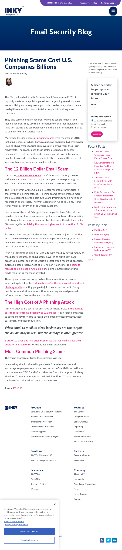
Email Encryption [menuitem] (38, 432)
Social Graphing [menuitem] (81, 422)
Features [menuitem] (79, 407)
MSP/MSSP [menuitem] (79, 461)
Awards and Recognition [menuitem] (84, 484)
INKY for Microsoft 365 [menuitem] (41, 455)
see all (91, 260)
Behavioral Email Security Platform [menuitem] (46, 412)
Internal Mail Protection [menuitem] (41, 422)
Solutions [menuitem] (36, 451)
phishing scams (45, 138)
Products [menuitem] (36, 407)
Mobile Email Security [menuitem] (83, 442)
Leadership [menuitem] (79, 479)
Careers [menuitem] (77, 499)
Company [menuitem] (84, 3)
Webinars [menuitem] (35, 489)
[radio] (102, 121)
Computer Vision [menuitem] (81, 417)
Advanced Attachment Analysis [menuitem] (45, 437)
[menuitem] (102, 540)
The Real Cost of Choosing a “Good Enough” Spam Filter (103, 155)
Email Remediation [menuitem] (82, 437)
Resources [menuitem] (37, 470)
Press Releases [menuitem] (80, 494)
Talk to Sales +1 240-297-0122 (59, 3)
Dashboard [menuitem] (79, 432)
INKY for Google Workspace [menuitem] (43, 461)
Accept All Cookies (29, 531)
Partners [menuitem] (79, 451)
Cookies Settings (29, 540)
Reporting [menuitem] (78, 427)
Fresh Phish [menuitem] (36, 479)
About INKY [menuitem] (79, 474)
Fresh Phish (101, 235)
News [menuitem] (76, 489)
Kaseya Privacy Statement (16, 525)
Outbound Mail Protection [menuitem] (42, 427)
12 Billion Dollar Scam (28, 175)
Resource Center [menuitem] (38, 484)
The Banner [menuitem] (79, 412)
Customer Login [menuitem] (107, 3)
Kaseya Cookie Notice (14, 522)
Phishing (17, 388)
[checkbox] (102, 124)
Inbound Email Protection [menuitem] (42, 417)
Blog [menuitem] (95, 3)
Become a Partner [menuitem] (82, 455)
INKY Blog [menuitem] (35, 474)
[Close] (54, 504)
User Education (103, 255)
